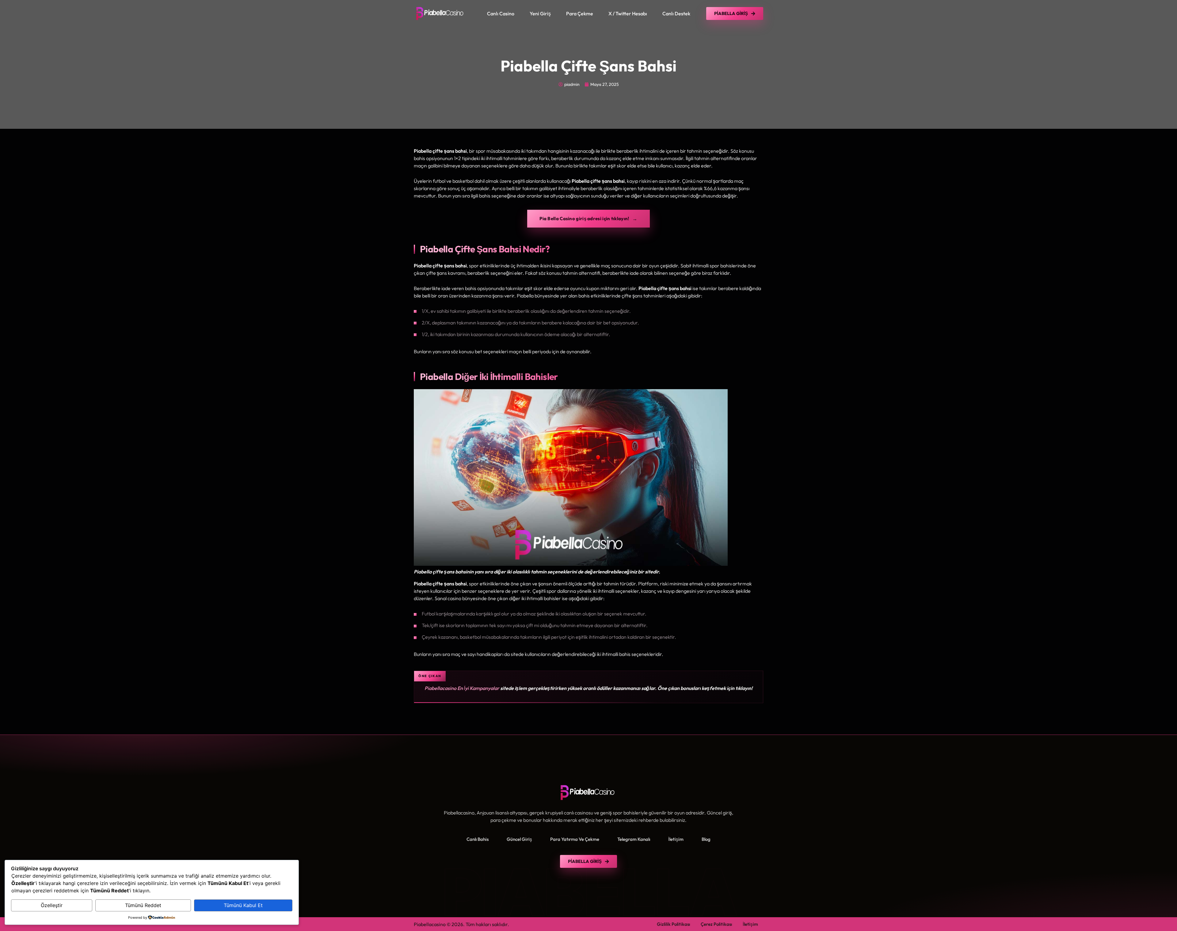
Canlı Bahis (478, 839)
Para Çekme (579, 13)
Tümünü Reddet (143, 905)
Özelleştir (52, 905)
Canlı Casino (500, 13)
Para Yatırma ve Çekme (574, 839)
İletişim (676, 839)
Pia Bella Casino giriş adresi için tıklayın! (584, 218)
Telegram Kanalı (633, 839)
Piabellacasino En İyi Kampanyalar (462, 688)
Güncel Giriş (519, 839)
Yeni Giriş (540, 13)
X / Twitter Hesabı (627, 13)
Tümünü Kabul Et (243, 905)
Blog (706, 839)
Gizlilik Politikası (673, 924)
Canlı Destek (676, 13)
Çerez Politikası (716, 924)
